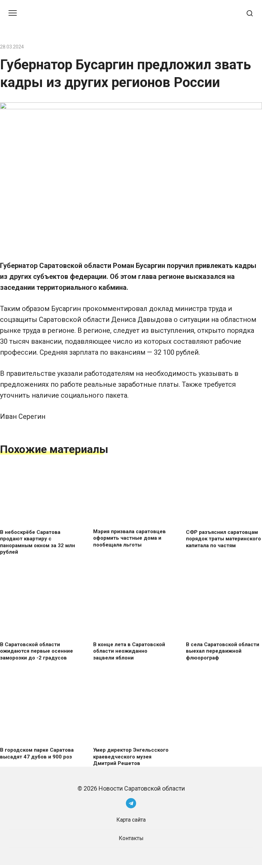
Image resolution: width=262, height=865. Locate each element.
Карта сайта (131, 820)
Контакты (131, 838)
